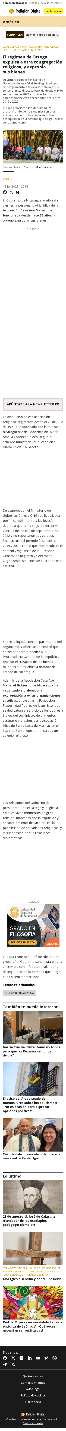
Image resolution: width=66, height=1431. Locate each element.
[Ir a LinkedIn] (30, 1358)
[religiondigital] (33, 1414)
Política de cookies (33, 1395)
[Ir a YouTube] (39, 1358)
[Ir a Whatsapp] (55, 1358)
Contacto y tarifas (33, 1383)
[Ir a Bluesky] (47, 1358)
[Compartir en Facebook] (5, 192)
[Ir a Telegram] (5, 1364)
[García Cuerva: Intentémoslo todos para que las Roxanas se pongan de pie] (33, 1028)
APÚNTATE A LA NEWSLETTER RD (33, 404)
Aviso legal (33, 1389)
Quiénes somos (33, 1376)
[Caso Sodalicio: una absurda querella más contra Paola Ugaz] (33, 1135)
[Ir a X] (14, 1358)
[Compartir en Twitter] (11, 192)
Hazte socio (33, 1402)
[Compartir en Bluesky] (17, 192)
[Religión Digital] (25, 11)
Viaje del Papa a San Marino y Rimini (43, 34)
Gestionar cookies (33, 1423)
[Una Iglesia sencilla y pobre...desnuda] (33, 1248)
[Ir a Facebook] (5, 1358)
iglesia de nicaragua (19, 993)
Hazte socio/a (53, 11)
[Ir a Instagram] (22, 1358)
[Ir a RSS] (14, 1364)
